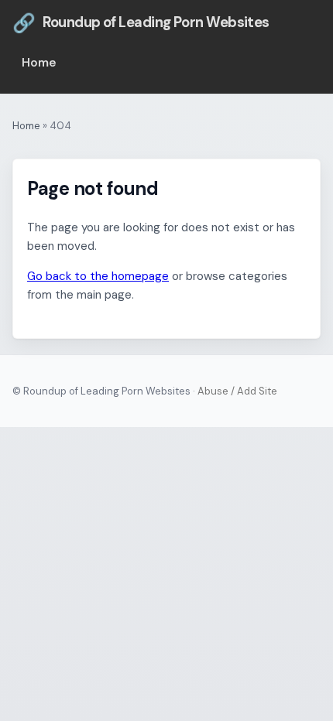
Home (39, 62)
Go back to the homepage (98, 276)
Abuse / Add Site (237, 391)
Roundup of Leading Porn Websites (140, 23)
